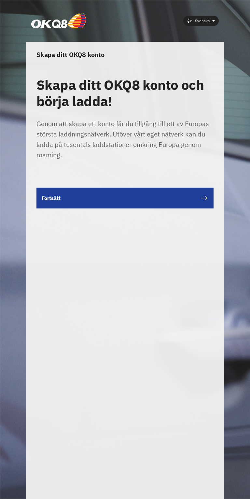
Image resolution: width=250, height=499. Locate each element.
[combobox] (201, 21)
